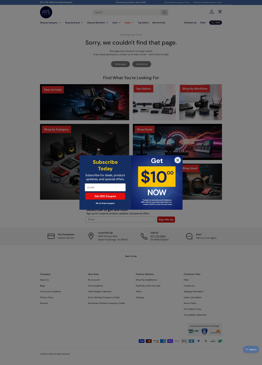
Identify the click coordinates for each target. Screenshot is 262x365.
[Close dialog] (178, 160)
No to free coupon (105, 203)
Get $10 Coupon (105, 196)
